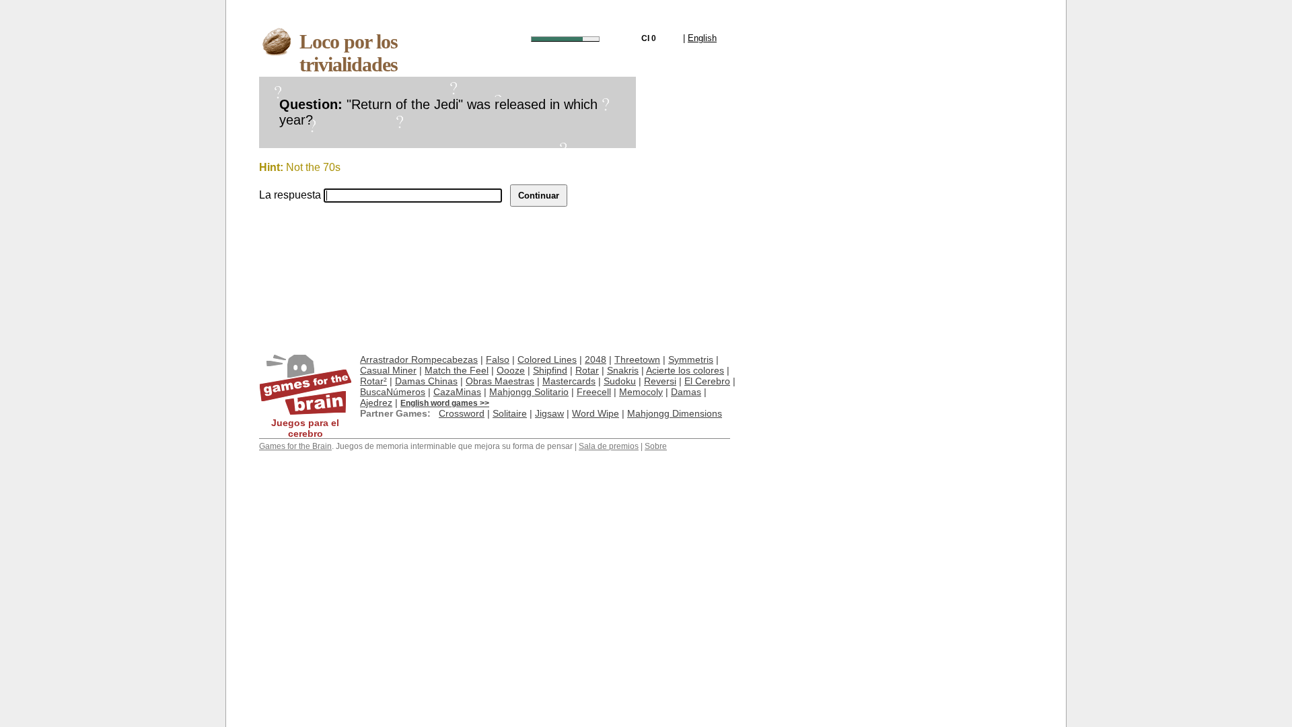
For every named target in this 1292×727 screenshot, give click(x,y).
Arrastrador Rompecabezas (419, 359)
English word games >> (444, 403)
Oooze (511, 370)
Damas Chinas (426, 381)
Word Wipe (595, 413)
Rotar (587, 370)
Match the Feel (457, 370)
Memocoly (641, 391)
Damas (686, 391)
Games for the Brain (295, 446)
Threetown (637, 359)
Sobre (656, 446)
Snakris (623, 370)
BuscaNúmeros (392, 391)
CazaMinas (457, 391)
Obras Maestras (500, 381)
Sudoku (620, 381)
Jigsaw (549, 413)
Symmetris (690, 359)
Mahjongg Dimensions (674, 413)
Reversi (660, 381)
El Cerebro (707, 381)
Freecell (594, 391)
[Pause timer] (565, 39)
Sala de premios (609, 446)
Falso (497, 359)
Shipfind (550, 370)
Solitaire (510, 413)
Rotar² (373, 381)
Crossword (462, 413)
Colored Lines (547, 359)
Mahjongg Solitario (529, 391)
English (702, 38)
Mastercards (569, 381)
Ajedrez (376, 402)
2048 (595, 359)
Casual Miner (388, 370)
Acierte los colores (685, 370)
